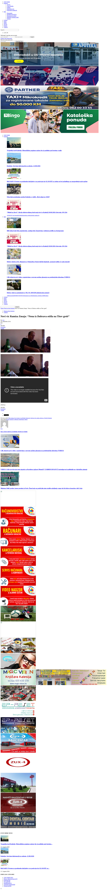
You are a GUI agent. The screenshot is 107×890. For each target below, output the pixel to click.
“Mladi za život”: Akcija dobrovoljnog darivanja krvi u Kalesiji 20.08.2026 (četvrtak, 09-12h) (37, 212)
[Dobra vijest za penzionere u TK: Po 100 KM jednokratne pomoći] (14, 289)
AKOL (8, 4)
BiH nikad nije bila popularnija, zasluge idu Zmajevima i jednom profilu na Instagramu (35, 231)
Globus (5, 20)
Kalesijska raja (10, 9)
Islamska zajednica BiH (13, 17)
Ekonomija (9, 13)
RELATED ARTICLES (7, 431)
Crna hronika (10, 6)
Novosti (7, 881)
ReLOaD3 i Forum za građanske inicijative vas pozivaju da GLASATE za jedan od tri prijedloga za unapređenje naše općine (47, 181)
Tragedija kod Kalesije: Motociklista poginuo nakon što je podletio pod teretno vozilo (34, 150)
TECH (5, 24)
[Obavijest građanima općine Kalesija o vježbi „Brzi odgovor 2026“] (14, 194)
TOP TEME (7, 2)
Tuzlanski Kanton (9, 884)
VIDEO (6, 27)
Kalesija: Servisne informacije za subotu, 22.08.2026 (23, 166)
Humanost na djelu (11, 16)
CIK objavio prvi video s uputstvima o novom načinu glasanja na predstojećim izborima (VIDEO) (38, 277)
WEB (5, 23)
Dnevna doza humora (9, 311)
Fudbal (8, 7)
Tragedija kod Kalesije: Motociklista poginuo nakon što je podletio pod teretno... (26, 844)
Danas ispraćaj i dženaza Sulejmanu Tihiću (16, 419)
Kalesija (6, 3)
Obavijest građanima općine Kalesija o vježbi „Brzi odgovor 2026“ (28, 197)
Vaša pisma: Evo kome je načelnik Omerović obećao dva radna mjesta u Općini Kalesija (30, 418)
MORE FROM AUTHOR (20, 431)
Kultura (9, 18)
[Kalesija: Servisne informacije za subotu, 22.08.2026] (14, 163)
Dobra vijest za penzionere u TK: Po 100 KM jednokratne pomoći (28, 293)
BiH (5, 11)
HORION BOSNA (12, 14)
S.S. (3, 320)
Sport (5, 21)
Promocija (7, 886)
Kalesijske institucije (12, 10)
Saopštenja (8, 883)
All (7, 215)
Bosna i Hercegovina (10, 879)
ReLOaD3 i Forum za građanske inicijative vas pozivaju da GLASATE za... (25, 868)
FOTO (5, 25)
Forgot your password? (6, 38)
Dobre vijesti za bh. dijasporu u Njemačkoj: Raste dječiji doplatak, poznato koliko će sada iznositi (38, 262)
